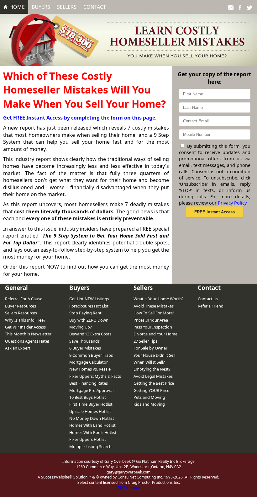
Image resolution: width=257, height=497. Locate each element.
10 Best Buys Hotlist (87, 397)
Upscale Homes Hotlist (90, 411)
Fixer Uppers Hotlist (87, 439)
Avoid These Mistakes (154, 306)
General (16, 287)
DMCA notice (128, 487)
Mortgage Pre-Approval (91, 390)
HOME (16, 6)
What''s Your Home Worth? (159, 299)
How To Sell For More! (154, 313)
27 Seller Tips (145, 341)
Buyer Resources (20, 306)
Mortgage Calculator (88, 362)
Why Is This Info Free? (25, 320)
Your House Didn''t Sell (154, 355)
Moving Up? (80, 327)
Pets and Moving (149, 397)
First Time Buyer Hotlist (91, 404)
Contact (94, 6)
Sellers (66, 6)
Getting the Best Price (154, 383)
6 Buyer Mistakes (85, 348)
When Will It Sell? (149, 362)
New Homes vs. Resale (90, 369)
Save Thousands (84, 341)
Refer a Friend (210, 306)
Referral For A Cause (23, 299)
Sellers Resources (21, 313)
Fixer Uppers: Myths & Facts (95, 376)
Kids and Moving (149, 404)
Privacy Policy (232, 203)
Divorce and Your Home (155, 334)
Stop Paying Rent (85, 313)
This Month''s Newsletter (28, 334)
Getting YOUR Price (151, 390)
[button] (214, 212)
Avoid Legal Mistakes (153, 376)
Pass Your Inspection (153, 327)
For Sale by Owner (150, 348)
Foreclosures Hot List (88, 306)
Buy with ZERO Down (88, 320)
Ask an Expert (17, 348)
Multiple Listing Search (90, 446)
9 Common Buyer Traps (91, 355)
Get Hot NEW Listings (89, 299)
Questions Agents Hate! (27, 341)
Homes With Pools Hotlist (93, 432)
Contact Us (208, 299)
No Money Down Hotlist (91, 418)
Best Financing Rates (88, 383)
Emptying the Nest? (152, 369)
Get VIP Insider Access (25, 327)
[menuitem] (14, 7)
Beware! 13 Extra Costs (90, 334)
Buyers (41, 6)
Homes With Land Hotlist (92, 425)
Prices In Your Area (151, 320)
